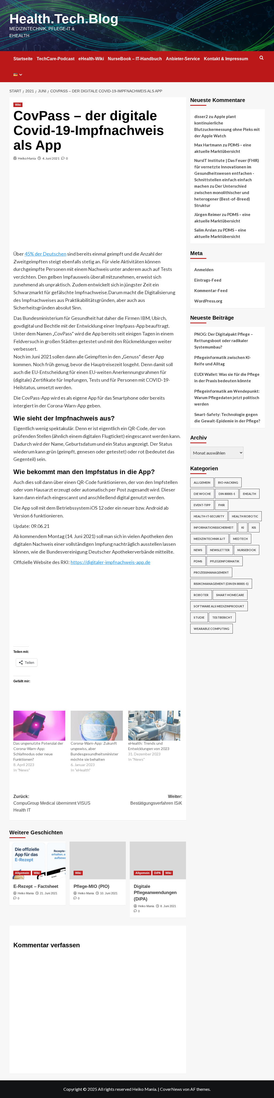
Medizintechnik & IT (209, 538)
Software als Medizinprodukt (219, 606)
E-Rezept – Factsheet (35, 886)
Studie (199, 617)
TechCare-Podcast (55, 58)
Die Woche (202, 493)
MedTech (240, 538)
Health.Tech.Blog (64, 18)
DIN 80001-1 (227, 493)
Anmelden (204, 269)
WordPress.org (208, 300)
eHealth (249, 493)
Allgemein (22, 872)
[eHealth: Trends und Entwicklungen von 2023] (154, 725)
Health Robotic (245, 516)
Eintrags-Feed (207, 280)
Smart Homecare (230, 595)
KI (242, 527)
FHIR (221, 505)
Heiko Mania (27, 158)
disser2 (201, 116)
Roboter (201, 595)
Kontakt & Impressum (226, 58)
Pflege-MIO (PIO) (91, 886)
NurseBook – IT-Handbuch (135, 58)
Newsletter (220, 550)
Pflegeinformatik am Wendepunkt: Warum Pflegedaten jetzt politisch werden (227, 397)
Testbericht (222, 617)
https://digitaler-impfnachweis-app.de (110, 562)
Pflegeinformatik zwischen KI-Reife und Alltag (222, 360)
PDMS (198, 561)
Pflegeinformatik (224, 561)
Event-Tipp (202, 505)
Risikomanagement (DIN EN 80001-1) (221, 583)
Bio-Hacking (228, 482)
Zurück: (51, 803)
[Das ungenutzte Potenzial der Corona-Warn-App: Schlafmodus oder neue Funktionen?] (39, 725)
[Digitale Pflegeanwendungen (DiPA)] (158, 860)
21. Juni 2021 (48, 893)
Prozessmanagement (211, 572)
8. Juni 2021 (168, 906)
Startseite (23, 58)
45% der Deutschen (45, 254)
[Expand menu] (21, 74)
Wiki (18, 104)
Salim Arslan (205, 230)
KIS (254, 527)
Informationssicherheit (214, 527)
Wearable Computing (211, 628)
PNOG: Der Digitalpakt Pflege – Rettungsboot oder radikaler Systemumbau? (223, 340)
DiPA (157, 872)
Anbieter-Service (183, 58)
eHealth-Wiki (91, 58)
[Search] (261, 58)
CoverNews (171, 1089)
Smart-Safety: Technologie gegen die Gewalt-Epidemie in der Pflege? (227, 417)
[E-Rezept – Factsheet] (37, 860)
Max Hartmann (208, 144)
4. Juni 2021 (50, 158)
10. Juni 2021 (108, 893)
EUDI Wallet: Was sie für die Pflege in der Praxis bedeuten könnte (227, 377)
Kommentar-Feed (210, 290)
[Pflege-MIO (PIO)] (98, 860)
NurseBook (246, 550)
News (198, 550)
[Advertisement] (97, 209)
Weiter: (156, 800)
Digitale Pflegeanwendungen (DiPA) (155, 893)
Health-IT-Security (209, 516)
